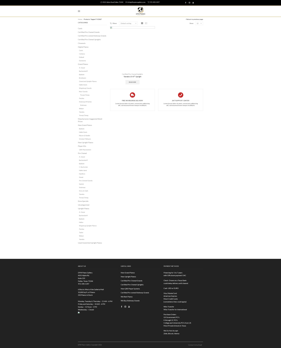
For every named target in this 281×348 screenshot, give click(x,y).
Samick (81, 184)
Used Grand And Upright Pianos (90, 243)
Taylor (81, 232)
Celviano (82, 54)
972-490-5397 (83, 284)
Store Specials (83, 201)
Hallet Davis (83, 85)
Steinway (83, 105)
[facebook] (185, 3)
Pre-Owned (82, 153)
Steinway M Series (85, 102)
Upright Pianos (83, 208)
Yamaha (81, 112)
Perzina (81, 98)
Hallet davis (83, 170)
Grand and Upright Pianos (88, 81)
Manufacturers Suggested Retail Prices (90, 120)
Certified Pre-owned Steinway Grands (92, 36)
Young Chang (84, 95)
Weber (81, 108)
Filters (115, 23)
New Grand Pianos (85, 125)
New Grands (83, 91)
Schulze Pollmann (85, 139)
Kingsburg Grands (85, 88)
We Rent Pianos (127, 297)
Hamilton (82, 174)
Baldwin (81, 74)
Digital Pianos (83, 47)
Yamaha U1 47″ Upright (132, 76)
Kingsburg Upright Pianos (88, 226)
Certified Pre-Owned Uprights (132, 74)
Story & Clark (83, 191)
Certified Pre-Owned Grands (89, 32)
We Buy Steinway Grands (130, 301)
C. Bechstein (83, 167)
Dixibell (81, 57)
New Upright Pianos (85, 142)
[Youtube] (193, 3)
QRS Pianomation (85, 150)
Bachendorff (83, 71)
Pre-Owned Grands (86, 181)
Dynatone (82, 61)
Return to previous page (194, 19)
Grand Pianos (83, 64)
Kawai (81, 177)
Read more (132, 82)
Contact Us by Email (195, 345)
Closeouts (82, 43)
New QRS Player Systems (130, 289)
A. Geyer (82, 68)
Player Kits (82, 146)
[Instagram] (189, 3)
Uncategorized (83, 205)
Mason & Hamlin (84, 135)
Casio (80, 28)
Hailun (81, 222)
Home (80, 19)
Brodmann (82, 78)
